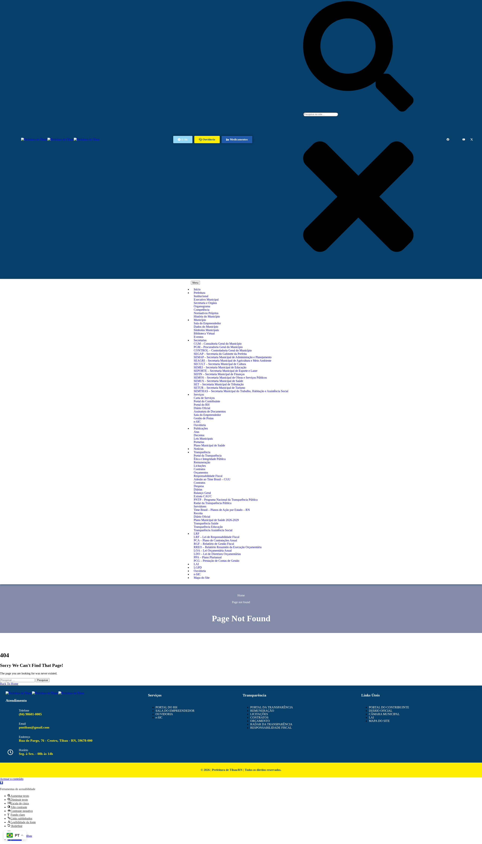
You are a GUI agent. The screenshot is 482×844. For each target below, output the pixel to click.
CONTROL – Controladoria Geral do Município (223, 350)
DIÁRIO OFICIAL (380, 710)
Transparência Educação (208, 526)
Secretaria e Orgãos (205, 303)
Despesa (199, 486)
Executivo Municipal (206, 299)
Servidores (200, 506)
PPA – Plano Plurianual (208, 557)
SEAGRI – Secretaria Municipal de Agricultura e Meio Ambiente (232, 360)
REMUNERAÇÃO (262, 710)
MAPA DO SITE (379, 720)
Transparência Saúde (206, 523)
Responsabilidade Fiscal (208, 475)
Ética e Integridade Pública (210, 459)
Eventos (198, 336)
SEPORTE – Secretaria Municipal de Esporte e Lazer (225, 370)
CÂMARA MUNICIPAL (384, 714)
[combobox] (320, 114)
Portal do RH (202, 404)
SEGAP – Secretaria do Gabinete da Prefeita (220, 353)
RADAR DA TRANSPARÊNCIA (271, 724)
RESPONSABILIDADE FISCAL (271, 727)
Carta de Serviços (204, 397)
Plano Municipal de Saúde (209, 445)
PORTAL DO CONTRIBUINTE (389, 707)
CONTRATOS (259, 717)
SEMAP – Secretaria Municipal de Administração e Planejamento (233, 357)
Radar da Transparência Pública (212, 503)
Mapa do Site (202, 577)
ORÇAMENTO (260, 720)
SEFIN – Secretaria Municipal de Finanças (219, 374)
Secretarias (200, 340)
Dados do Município (206, 326)
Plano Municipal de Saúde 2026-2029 (216, 520)
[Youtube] (464, 139)
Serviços (199, 394)
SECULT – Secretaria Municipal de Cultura (220, 364)
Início (197, 289)
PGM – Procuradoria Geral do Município (218, 347)
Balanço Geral (202, 492)
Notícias (199, 448)
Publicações (201, 428)
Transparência (202, 452)
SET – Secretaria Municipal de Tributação (219, 384)
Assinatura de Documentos (210, 411)
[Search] (358, 110)
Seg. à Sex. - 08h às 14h (36, 754)
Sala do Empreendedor (207, 323)
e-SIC (197, 421)
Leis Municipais (203, 438)
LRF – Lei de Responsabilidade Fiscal (216, 537)
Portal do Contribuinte (207, 401)
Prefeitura (199, 292)
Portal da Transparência (208, 455)
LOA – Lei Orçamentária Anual (213, 550)
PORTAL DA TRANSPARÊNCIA (271, 707)
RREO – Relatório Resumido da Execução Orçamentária (228, 547)
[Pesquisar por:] (18, 680)
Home (241, 595)
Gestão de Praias (204, 418)
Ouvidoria (200, 425)
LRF (196, 533)
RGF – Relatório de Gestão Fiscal (214, 543)
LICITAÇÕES (259, 714)
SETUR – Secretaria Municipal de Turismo (219, 387)
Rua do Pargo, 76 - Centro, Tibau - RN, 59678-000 (55, 740)
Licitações (200, 465)
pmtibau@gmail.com (34, 727)
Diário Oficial (202, 408)
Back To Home (9, 683)
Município (200, 319)
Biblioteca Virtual (204, 333)
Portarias (199, 442)
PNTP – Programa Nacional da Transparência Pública (226, 499)
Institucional (201, 296)
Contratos (199, 469)
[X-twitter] (472, 139)
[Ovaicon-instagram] (456, 139)
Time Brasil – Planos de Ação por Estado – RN (222, 509)
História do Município (207, 316)
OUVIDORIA (164, 714)
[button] (1, 782)
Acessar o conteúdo (11, 778)
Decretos (199, 435)
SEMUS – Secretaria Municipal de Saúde (218, 381)
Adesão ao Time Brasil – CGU (212, 479)
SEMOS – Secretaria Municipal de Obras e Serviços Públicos (230, 377)
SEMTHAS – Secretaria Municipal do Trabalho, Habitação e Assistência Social (241, 391)
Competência (201, 309)
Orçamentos (201, 472)
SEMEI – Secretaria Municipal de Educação (220, 367)
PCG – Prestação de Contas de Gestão (216, 560)
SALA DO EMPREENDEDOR (175, 710)
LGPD (198, 567)
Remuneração (202, 462)
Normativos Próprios (206, 313)
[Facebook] (448, 139)
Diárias (198, 489)
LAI (196, 564)
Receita (198, 513)
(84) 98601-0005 (30, 714)
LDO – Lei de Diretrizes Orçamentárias (217, 554)
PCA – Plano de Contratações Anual (215, 540)
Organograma (202, 306)
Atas (196, 431)
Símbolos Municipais (206, 330)
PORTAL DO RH (166, 707)
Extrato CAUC (203, 496)
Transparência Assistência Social (213, 530)
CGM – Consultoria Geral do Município (218, 343)
